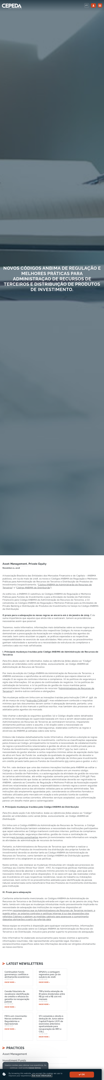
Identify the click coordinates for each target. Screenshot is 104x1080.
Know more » (10, 982)
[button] (100, 5)
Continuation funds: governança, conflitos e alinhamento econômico (17, 974)
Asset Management (15, 563)
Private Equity (37, 563)
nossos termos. (34, 1068)
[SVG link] (12, 6)
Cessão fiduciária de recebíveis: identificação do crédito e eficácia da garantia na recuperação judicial (17, 996)
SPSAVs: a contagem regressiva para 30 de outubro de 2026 (50, 974)
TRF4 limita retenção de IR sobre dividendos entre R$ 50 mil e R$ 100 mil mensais (52, 995)
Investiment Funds (14, 1060)
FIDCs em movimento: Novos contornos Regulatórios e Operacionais (16, 1020)
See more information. (42, 1076)
